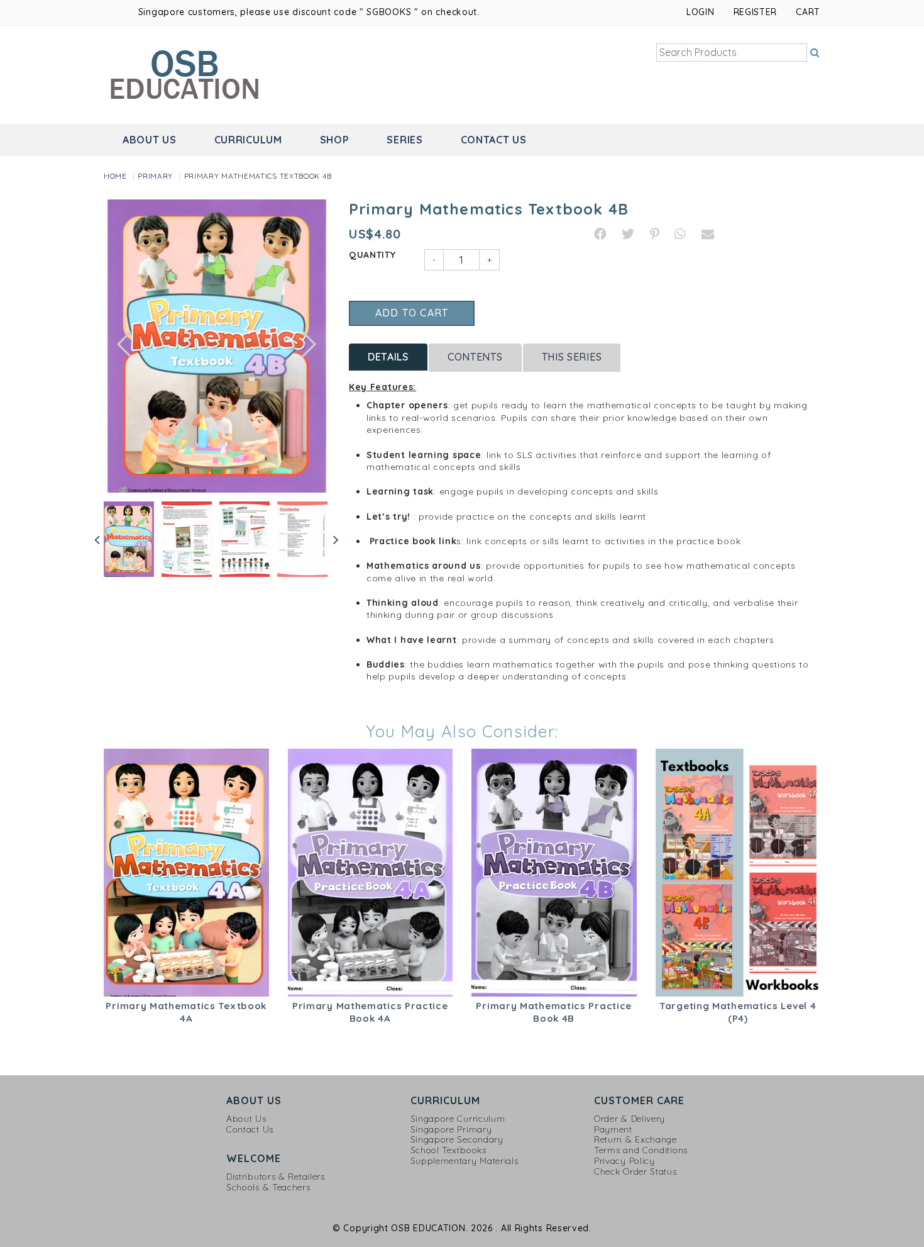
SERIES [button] (404, 139)
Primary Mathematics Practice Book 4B (554, 1012)
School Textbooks (448, 1150)
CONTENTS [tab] (475, 356)
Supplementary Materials (464, 1161)
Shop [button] (334, 139)
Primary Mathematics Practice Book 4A (370, 1012)
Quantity (372, 254)
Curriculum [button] (248, 139)
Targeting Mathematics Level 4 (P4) (737, 1012)
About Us (246, 1119)
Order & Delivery (629, 1119)
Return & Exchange (635, 1139)
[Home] (186, 73)
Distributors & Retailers (275, 1177)
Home (115, 176)
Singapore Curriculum (457, 1119)
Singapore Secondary (456, 1139)
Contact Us (494, 139)
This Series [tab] (572, 356)
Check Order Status (635, 1171)
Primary (155, 176)
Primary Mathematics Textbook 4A (186, 1012)
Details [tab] (388, 356)
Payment (613, 1129)
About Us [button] (150, 139)
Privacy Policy (624, 1161)
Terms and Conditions (641, 1150)
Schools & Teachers (268, 1187)
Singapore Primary (451, 1129)
